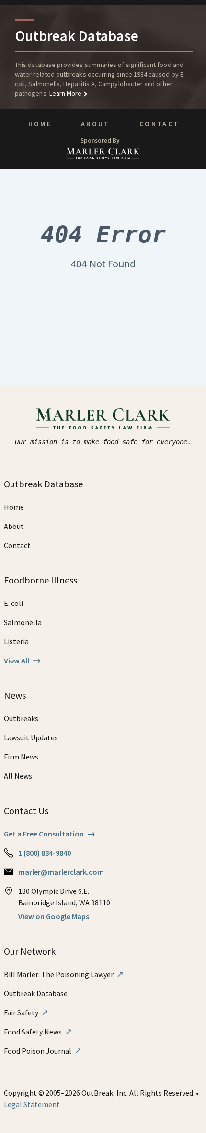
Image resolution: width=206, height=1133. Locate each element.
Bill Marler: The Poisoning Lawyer (64, 974)
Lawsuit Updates (31, 737)
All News (18, 776)
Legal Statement (32, 1104)
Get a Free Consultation (49, 833)
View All (22, 660)
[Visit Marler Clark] (103, 418)
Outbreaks (21, 718)
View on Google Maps (53, 916)
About (95, 124)
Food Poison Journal (42, 1051)
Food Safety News (38, 1031)
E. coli (13, 603)
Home (40, 124)
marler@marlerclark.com (61, 872)
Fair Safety (26, 1012)
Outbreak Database (36, 993)
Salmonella (23, 622)
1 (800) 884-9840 (44, 853)
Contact (159, 124)
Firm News (21, 756)
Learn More (65, 93)
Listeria (16, 641)
